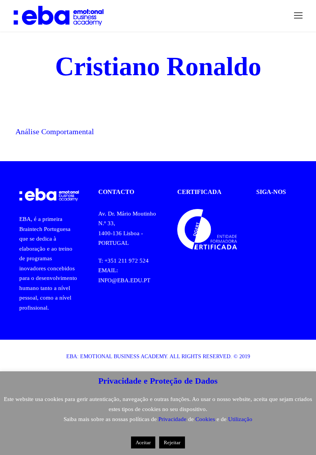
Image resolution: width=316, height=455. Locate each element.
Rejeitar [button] (172, 442)
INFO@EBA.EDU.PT (124, 280)
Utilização (240, 419)
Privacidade (173, 419)
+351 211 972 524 (126, 261)
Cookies (206, 419)
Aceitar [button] (143, 442)
